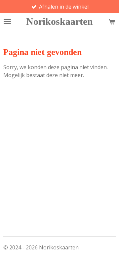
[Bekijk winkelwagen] (111, 21)
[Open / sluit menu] (7, 21)
